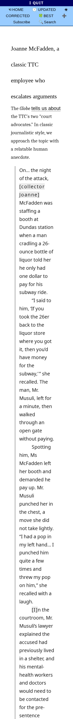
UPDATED (47, 9)
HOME (18, 9)
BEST (49, 16)
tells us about (46, 108)
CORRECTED (18, 16)
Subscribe (21, 22)
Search (50, 22)
